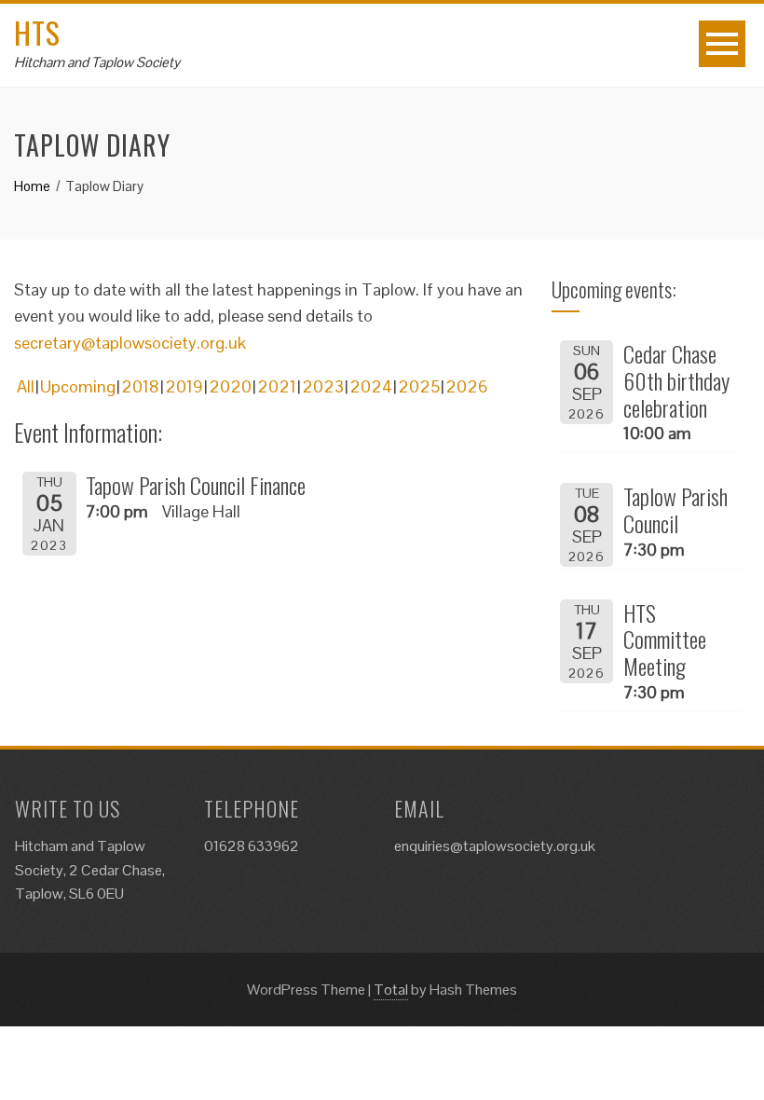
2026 (466, 386)
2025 (419, 386)
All (25, 386)
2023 (323, 386)
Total (391, 989)
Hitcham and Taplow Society (97, 62)
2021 (276, 386)
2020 (230, 386)
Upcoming (78, 386)
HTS (37, 32)
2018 (140, 386)
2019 (184, 386)
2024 (370, 386)
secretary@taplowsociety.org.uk (130, 342)
